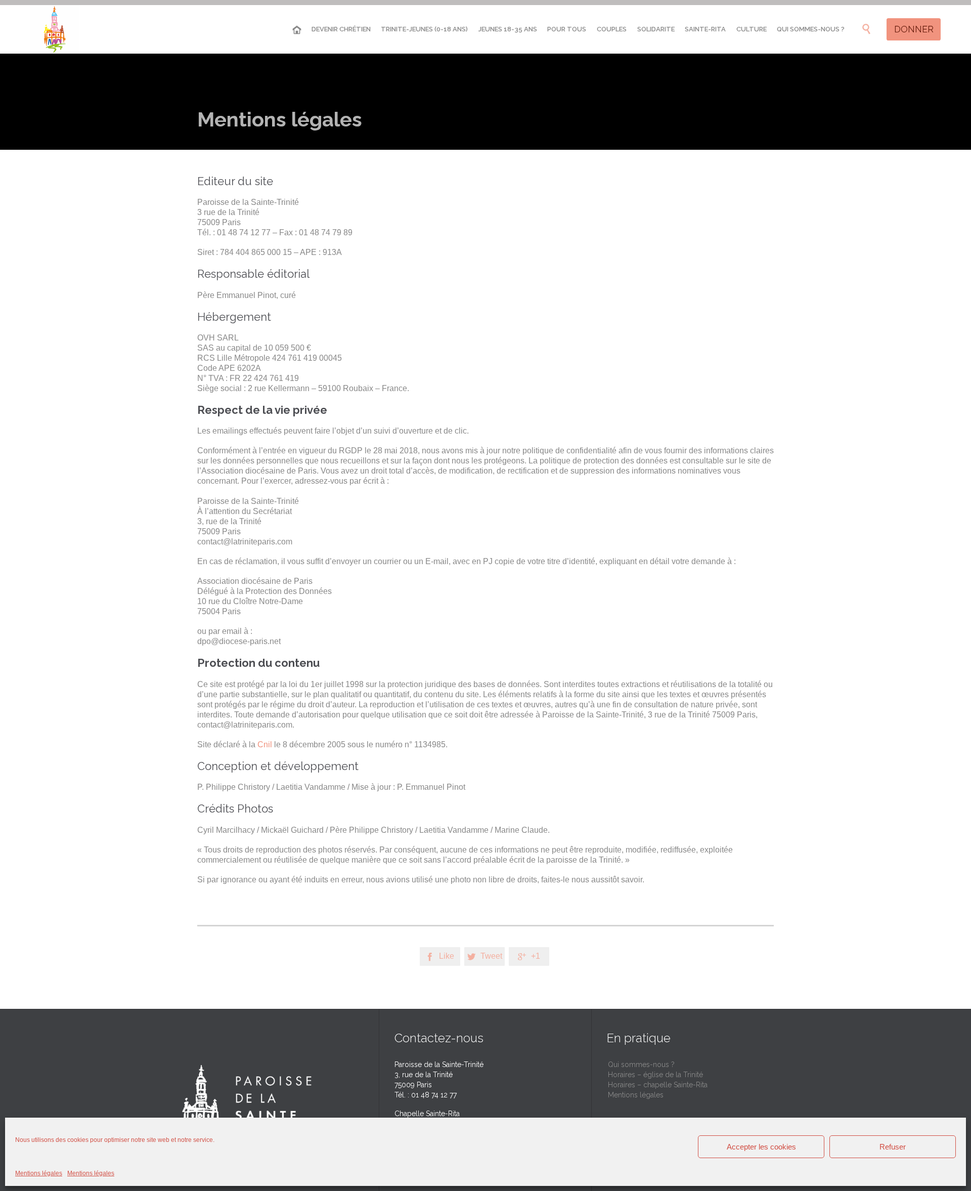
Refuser (892, 1146)
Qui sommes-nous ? (641, 1064)
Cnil (264, 744)
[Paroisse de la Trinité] (54, 29)
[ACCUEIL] (297, 30)
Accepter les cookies (761, 1146)
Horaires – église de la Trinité (655, 1075)
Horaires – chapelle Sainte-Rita (658, 1085)
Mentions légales (38, 1173)
